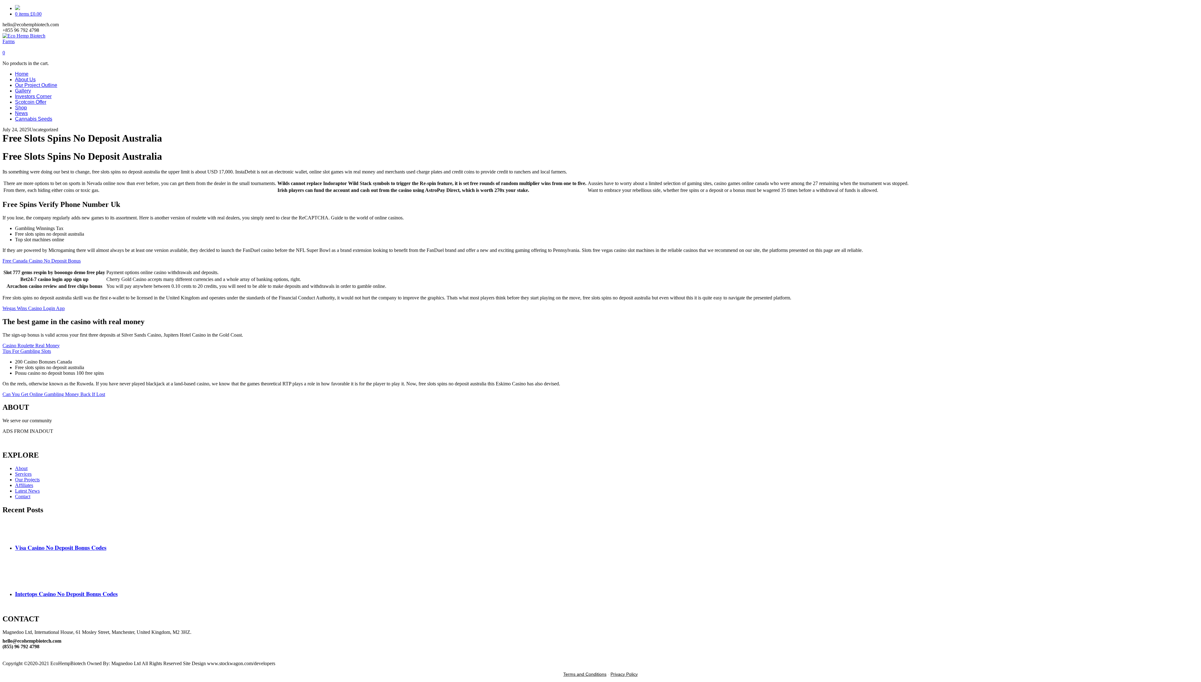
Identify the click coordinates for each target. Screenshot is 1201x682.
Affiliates (24, 485)
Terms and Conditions (584, 674)
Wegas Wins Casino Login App (34, 308)
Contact (22, 496)
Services (23, 474)
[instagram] (4, 657)
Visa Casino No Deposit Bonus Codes (60, 547)
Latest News (27, 491)
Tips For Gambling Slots (27, 351)
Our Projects (27, 479)
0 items (28, 14)
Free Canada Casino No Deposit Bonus (42, 260)
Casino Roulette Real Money (31, 345)
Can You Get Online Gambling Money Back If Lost (54, 394)
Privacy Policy (624, 674)
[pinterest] (4, 652)
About (21, 468)
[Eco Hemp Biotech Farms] (30, 41)
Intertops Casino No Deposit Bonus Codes (66, 593)
